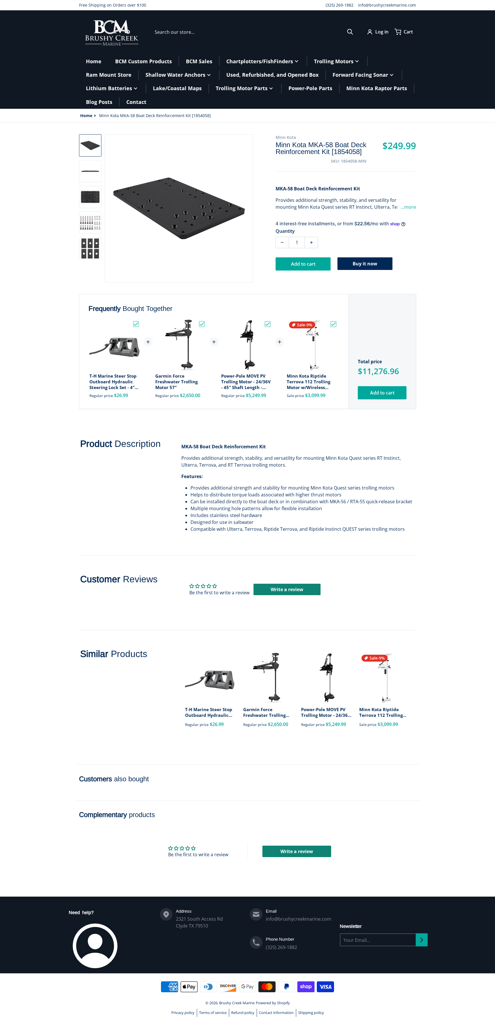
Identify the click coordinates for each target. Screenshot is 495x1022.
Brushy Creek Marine (237, 1002)
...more (408, 207)
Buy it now (365, 264)
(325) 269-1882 (339, 5)
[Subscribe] (422, 939)
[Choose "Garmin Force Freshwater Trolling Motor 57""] (202, 324)
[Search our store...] (350, 31)
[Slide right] (250, 208)
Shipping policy (311, 1012)
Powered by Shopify (273, 1002)
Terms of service (213, 1012)
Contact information (276, 1012)
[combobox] (254, 31)
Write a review (287, 589)
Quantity (285, 231)
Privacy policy (183, 1012)
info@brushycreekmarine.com (387, 5)
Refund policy (242, 1012)
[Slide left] (108, 208)
